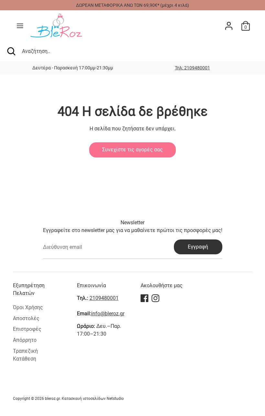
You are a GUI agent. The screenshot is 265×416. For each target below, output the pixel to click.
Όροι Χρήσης (28, 307)
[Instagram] (155, 298)
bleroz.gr (52, 398)
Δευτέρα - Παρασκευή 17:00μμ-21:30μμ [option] (72, 67)
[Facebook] (144, 298)
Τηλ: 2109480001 (192, 67)
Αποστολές (26, 318)
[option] (192, 67)
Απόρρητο (25, 340)
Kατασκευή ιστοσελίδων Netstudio (93, 398)
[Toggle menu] (20, 26)
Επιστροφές (27, 329)
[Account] (228, 23)
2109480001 (104, 298)
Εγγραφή (198, 247)
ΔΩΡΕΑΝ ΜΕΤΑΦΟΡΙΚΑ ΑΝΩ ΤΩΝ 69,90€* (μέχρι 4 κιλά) (132, 5)
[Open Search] (11, 51)
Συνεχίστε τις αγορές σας (132, 150)
